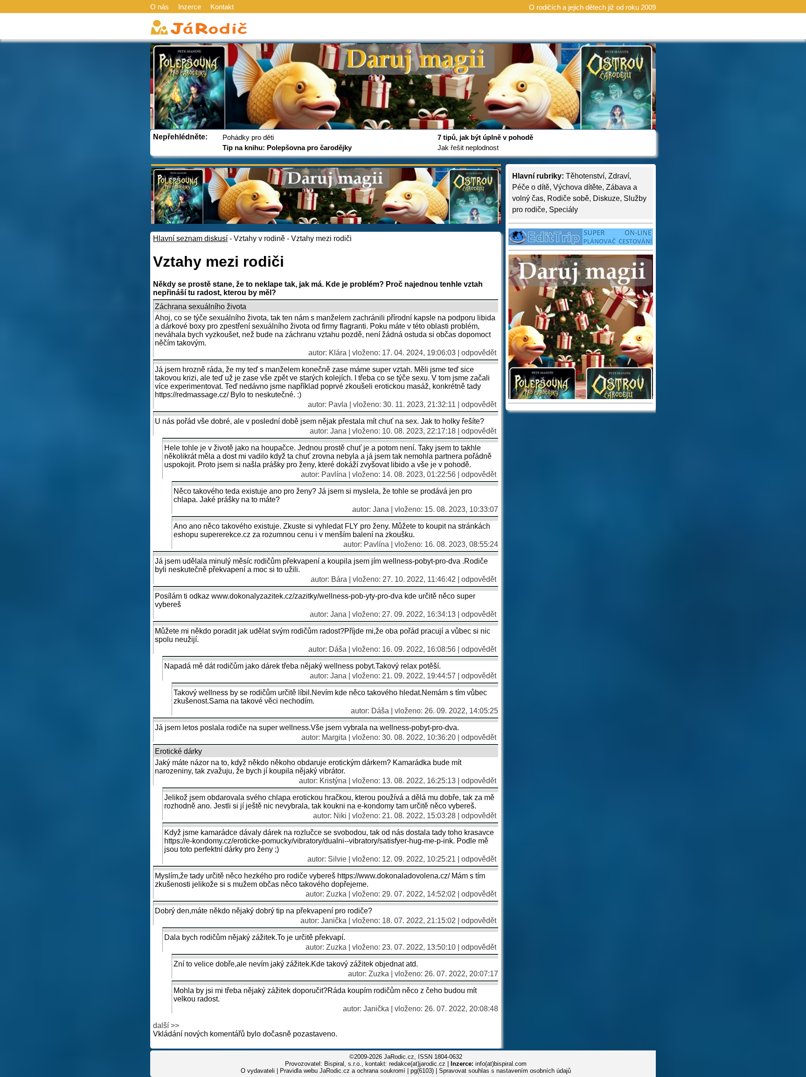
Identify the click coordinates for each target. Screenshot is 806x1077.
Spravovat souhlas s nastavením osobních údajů (505, 1070)
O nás (159, 7)
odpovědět (478, 353)
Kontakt (222, 7)
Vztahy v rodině (259, 238)
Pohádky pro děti (248, 137)
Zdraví (618, 176)
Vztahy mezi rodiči (321, 238)
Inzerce (189, 7)
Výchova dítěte (577, 187)
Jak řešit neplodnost (468, 148)
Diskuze (606, 198)
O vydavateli (258, 1070)
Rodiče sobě (568, 198)
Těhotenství (585, 176)
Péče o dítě (530, 187)
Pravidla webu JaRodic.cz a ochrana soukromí (342, 1070)
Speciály (563, 210)
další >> (166, 1025)
